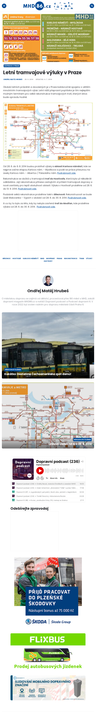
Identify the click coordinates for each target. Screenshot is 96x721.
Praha (59, 258)
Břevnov (6, 258)
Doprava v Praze (11, 66)
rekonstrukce (70, 258)
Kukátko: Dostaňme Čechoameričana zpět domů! (37, 374)
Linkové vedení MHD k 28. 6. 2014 (70, 444)
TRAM (81, 258)
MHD (42, 258)
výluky (89, 258)
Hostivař (16, 258)
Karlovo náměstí (30, 258)
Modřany (50, 258)
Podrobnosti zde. (66, 173)
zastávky (48, 261)
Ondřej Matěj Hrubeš (12, 79)
